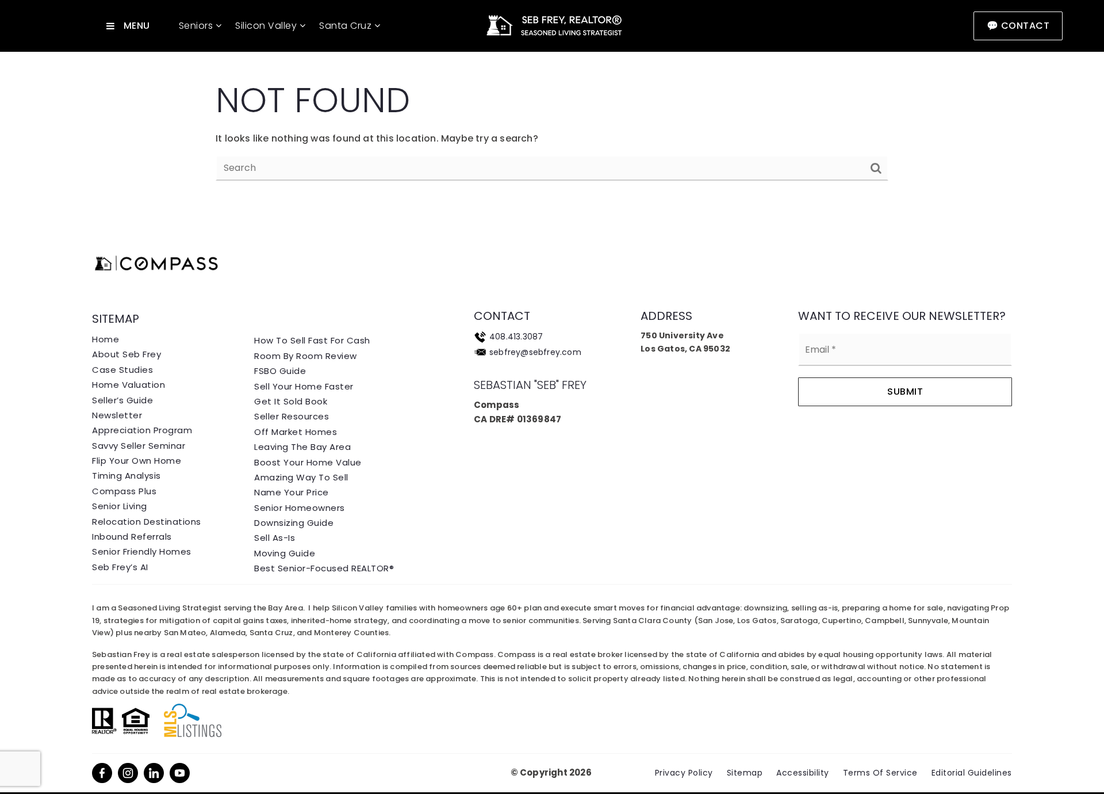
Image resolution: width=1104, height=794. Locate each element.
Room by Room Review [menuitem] (305, 356)
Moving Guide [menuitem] (284, 553)
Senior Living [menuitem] (119, 506)
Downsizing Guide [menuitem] (294, 523)
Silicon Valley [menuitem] (267, 25)
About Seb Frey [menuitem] (126, 354)
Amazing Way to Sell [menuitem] (301, 477)
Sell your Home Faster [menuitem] (304, 386)
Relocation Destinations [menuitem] (146, 522)
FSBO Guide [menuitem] (280, 371)
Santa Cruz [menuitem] (346, 25)
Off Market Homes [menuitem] (295, 432)
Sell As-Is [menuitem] (274, 538)
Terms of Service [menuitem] (880, 772)
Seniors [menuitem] (197, 25)
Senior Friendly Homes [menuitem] (141, 551)
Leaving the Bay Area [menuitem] (302, 447)
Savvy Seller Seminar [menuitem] (138, 446)
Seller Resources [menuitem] (291, 416)
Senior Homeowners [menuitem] (299, 508)
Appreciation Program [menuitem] (142, 430)
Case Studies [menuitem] (122, 370)
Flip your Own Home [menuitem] (136, 461)
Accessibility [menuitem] (802, 772)
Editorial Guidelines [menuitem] (971, 772)
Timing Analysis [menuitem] (126, 475)
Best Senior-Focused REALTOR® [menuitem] (324, 568)
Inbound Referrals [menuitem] (132, 536)
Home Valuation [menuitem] (128, 385)
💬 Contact (1018, 25)
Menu (137, 25)
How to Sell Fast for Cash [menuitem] (312, 340)
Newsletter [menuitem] (117, 415)
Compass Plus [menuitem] (124, 491)
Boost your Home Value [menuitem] (308, 462)
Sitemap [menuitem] (745, 772)
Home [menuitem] (105, 339)
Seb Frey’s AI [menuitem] (120, 567)
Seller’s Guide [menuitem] (122, 400)
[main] (552, 104)
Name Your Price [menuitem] (291, 492)
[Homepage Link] (552, 25)
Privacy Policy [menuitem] (684, 772)
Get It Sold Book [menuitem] (290, 401)
